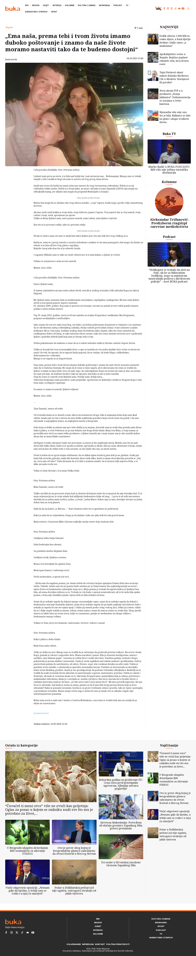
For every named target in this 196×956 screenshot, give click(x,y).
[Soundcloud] (179, 8)
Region (9, 27)
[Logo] (12, 8)
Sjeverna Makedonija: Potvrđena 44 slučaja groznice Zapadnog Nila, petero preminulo (121, 825)
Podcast (169, 236)
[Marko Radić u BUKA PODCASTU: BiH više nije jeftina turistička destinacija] (169, 151)
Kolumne (169, 182)
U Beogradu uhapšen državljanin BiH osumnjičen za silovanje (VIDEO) (27, 850)
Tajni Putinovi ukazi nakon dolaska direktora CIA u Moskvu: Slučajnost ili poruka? (174, 77)
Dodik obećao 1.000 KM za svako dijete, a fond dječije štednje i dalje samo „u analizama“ (175, 40)
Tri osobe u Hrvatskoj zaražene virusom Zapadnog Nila (121, 864)
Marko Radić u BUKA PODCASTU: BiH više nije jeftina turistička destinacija (169, 169)
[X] (26, 177)
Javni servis (11, 59)
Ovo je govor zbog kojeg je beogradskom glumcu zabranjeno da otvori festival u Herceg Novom (74, 850)
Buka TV (169, 133)
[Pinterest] (26, 183)
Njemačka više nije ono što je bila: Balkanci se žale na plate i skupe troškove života (175, 117)
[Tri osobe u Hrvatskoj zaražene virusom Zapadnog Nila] (121, 846)
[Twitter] (171, 8)
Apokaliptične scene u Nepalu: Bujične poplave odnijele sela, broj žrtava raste (174, 59)
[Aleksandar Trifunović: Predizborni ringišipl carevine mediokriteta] (169, 202)
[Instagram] (168, 8)
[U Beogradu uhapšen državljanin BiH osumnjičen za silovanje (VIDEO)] (27, 832)
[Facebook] (164, 8)
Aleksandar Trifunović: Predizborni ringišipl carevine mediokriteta (169, 223)
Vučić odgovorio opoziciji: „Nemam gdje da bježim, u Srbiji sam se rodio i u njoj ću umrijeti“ (27, 890)
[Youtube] (183, 8)
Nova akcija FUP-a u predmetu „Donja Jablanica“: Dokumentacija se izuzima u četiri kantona (174, 97)
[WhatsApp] (26, 189)
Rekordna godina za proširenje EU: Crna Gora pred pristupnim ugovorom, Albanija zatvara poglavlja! (121, 784)
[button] (188, 8)
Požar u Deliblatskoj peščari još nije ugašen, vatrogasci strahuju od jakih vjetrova (74, 890)
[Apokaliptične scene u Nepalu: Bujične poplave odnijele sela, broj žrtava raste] (153, 57)
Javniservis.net (41, 713)
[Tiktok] (175, 8)
